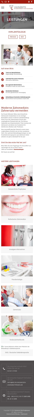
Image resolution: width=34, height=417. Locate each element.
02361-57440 (12, 371)
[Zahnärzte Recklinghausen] (19, 7)
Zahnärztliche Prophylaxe (17, 189)
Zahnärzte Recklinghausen (22, 410)
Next (22, 37)
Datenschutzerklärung (13, 414)
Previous (13, 37)
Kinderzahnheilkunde (17, 340)
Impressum (24, 414)
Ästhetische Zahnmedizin (17, 219)
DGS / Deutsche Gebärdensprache (17, 352)
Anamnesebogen (19, 149)
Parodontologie (17, 279)
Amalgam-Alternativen (17, 249)
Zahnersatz (17, 310)
